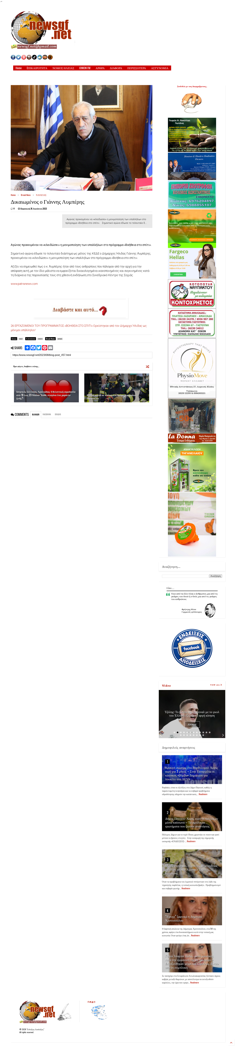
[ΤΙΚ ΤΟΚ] (34, 58)
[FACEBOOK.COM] (13, 58)
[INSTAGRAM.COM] (29, 58)
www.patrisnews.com (24, 283)
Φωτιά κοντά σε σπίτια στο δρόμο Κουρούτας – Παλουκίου (113, 396)
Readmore (192, 724)
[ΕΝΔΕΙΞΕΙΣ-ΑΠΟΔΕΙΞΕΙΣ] (45, 58)
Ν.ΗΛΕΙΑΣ (41, 195)
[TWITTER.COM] (18, 58)
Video (166, 685)
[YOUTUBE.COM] (24, 58)
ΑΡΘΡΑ (100, 68)
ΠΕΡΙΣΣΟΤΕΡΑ (136, 68)
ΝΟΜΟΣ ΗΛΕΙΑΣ (63, 68)
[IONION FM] (50, 58)
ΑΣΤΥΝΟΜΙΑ (159, 68)
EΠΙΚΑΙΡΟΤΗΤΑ (37, 68)
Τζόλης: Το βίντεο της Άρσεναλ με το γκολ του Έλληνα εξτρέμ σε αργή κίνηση (192, 713)
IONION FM (84, 68)
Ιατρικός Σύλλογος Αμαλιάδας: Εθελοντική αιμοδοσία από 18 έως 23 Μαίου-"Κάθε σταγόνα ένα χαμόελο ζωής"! (45, 395)
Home (19, 68)
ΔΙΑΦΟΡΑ (116, 68)
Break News (26, 195)
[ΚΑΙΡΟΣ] (39, 58)
